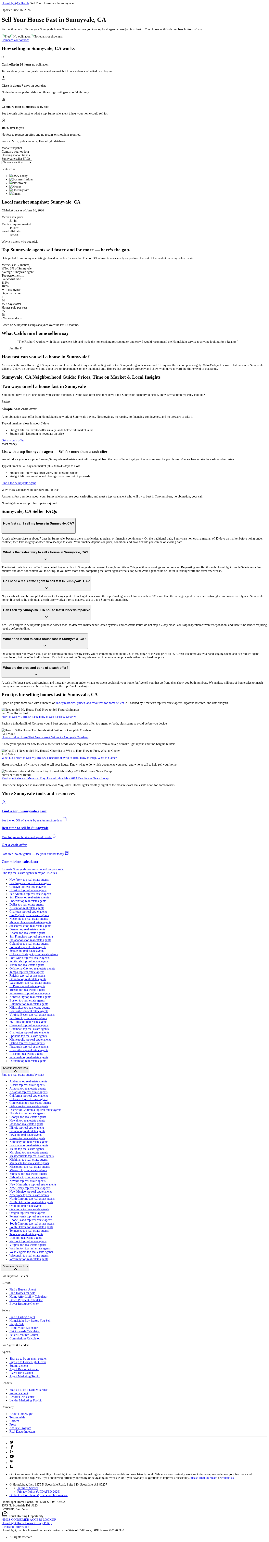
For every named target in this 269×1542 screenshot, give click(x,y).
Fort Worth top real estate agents (29, 957)
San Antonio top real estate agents (30, 893)
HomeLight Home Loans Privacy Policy (27, 1523)
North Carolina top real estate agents (32, 1198)
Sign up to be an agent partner (28, 1358)
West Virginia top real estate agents (31, 1252)
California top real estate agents (28, 1095)
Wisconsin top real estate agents (29, 1255)
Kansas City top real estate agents (30, 997)
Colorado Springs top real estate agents (33, 954)
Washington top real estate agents (30, 982)
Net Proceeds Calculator (24, 1331)
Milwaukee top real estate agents (29, 1007)
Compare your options (15, 40)
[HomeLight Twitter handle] (11, 1443)
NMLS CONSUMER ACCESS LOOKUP (29, 1519)
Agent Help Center (21, 1372)
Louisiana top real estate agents (28, 1145)
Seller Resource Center (23, 1334)
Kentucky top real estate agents (28, 1141)
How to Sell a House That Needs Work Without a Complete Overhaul (45, 737)
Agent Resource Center (24, 1369)
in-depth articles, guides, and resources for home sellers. (90, 703)
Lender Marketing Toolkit (25, 1400)
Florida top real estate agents (27, 1113)
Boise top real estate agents (26, 1053)
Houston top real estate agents (27, 890)
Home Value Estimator (23, 1327)
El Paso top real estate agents (27, 986)
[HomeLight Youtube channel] (11, 1457)
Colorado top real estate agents (28, 1099)
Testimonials (17, 1417)
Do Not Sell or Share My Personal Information (38, 1495)
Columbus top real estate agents (29, 943)
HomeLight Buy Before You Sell (29, 1320)
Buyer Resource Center (24, 1303)
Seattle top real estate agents (26, 950)
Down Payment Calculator (26, 1300)
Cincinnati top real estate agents (29, 1029)
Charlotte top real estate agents (28, 911)
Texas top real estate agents (26, 1234)
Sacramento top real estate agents (29, 993)
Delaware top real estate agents (28, 1106)
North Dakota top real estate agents (31, 1202)
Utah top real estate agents (25, 1237)
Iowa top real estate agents (25, 1134)
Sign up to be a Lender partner (28, 1389)
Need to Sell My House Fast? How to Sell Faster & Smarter (39, 716)
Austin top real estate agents (26, 908)
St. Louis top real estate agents (28, 1021)
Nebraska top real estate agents (28, 1177)
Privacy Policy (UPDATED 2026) (38, 1491)
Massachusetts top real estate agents (31, 1156)
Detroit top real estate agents (27, 1043)
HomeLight (9, 3)
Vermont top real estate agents (27, 1241)
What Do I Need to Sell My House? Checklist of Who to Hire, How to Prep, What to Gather (59, 757)
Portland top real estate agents (27, 947)
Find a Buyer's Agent (22, 1289)
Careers (14, 1421)
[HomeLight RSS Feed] (11, 1467)
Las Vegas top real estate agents (29, 915)
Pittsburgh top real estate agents (28, 1046)
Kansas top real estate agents (27, 1138)
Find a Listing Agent (22, 1317)
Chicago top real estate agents (27, 886)
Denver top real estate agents (27, 929)
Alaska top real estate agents (27, 1085)
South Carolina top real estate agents (32, 1223)
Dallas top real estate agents (26, 904)
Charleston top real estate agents (29, 1032)
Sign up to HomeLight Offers (27, 1362)
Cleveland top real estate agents (28, 1025)
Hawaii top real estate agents (27, 1120)
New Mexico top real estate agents (30, 1191)
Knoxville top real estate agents (28, 1050)
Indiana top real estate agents (27, 1131)
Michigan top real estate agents (28, 1159)
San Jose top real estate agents (28, 1018)
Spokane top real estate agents (28, 1036)
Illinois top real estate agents (26, 1127)
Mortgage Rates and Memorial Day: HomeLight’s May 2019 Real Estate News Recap (55, 778)
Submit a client (18, 1365)
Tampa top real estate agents (26, 972)
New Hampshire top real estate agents (32, 1184)
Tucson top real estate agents (27, 989)
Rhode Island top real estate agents (30, 1220)
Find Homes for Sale (22, 1293)
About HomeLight (20, 1413)
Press (12, 1424)
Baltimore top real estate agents (28, 1004)
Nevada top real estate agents (27, 1181)
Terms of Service (27, 1488)
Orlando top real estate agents (27, 979)
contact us (227, 1477)
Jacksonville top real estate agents (30, 925)
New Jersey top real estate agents (29, 1188)
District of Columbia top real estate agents (35, 1109)
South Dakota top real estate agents (31, 1227)
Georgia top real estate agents (27, 1117)
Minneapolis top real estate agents (30, 1039)
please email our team (203, 1477)
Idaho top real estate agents (26, 1124)
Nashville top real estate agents (28, 918)
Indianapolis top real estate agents (30, 940)
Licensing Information (15, 1526)
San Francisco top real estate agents (31, 936)
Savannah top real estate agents (28, 1057)
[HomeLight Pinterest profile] (11, 1462)
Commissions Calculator (24, 1338)
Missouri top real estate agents (28, 1170)
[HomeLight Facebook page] (11, 1447)
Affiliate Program (20, 1428)
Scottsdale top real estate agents (28, 961)
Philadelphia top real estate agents (30, 922)
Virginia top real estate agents (27, 1244)
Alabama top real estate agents (28, 1081)
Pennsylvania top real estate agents (30, 1216)
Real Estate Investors (22, 1431)
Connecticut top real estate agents (30, 1102)
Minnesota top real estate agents (29, 1163)
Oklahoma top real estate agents (29, 1209)
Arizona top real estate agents (27, 1088)
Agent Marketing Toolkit (24, 1376)
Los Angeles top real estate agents (30, 883)
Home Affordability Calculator (28, 1296)
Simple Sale (16, 1324)
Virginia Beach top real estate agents (32, 1014)
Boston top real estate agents (27, 1000)
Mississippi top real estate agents (29, 1166)
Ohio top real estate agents (25, 1205)
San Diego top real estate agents (29, 897)
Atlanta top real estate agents (27, 933)
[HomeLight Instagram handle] (11, 1452)
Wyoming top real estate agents (28, 1259)
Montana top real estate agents (28, 1173)
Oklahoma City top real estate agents (32, 968)
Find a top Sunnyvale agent (19, 483)
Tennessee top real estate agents (29, 1230)
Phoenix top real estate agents (27, 901)
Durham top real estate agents (27, 1060)
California (23, 3)
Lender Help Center (21, 1396)
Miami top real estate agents (26, 965)
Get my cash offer (13, 440)
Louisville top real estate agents (28, 1011)
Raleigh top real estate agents (27, 975)
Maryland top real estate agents (28, 1152)
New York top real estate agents (29, 879)
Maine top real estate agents (26, 1149)
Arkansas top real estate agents (28, 1092)
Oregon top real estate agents (27, 1212)
